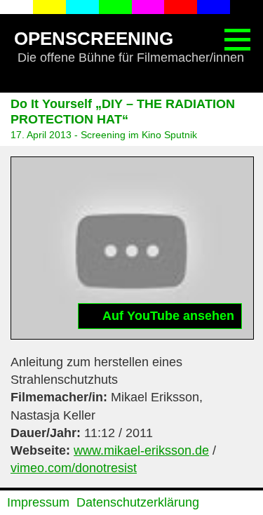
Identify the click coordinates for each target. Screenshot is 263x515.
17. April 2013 (41, 134)
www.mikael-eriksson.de (141, 450)
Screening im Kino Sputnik (139, 134)
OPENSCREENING (93, 38)
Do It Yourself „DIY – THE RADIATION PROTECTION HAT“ (123, 111)
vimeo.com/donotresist (74, 468)
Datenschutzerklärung (137, 502)
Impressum (38, 502)
